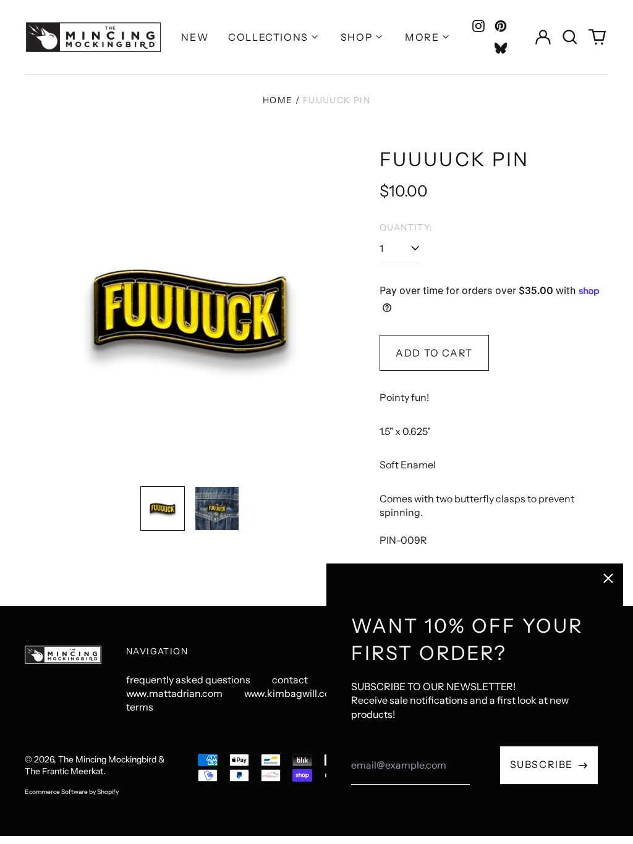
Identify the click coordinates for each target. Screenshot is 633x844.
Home (278, 100)
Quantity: (406, 227)
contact (290, 679)
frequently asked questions (188, 679)
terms (139, 707)
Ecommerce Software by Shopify (72, 792)
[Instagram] (478, 26)
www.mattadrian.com (174, 693)
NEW (194, 37)
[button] (570, 37)
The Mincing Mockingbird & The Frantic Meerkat (95, 765)
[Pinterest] (501, 26)
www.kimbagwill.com (291, 693)
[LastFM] (501, 48)
